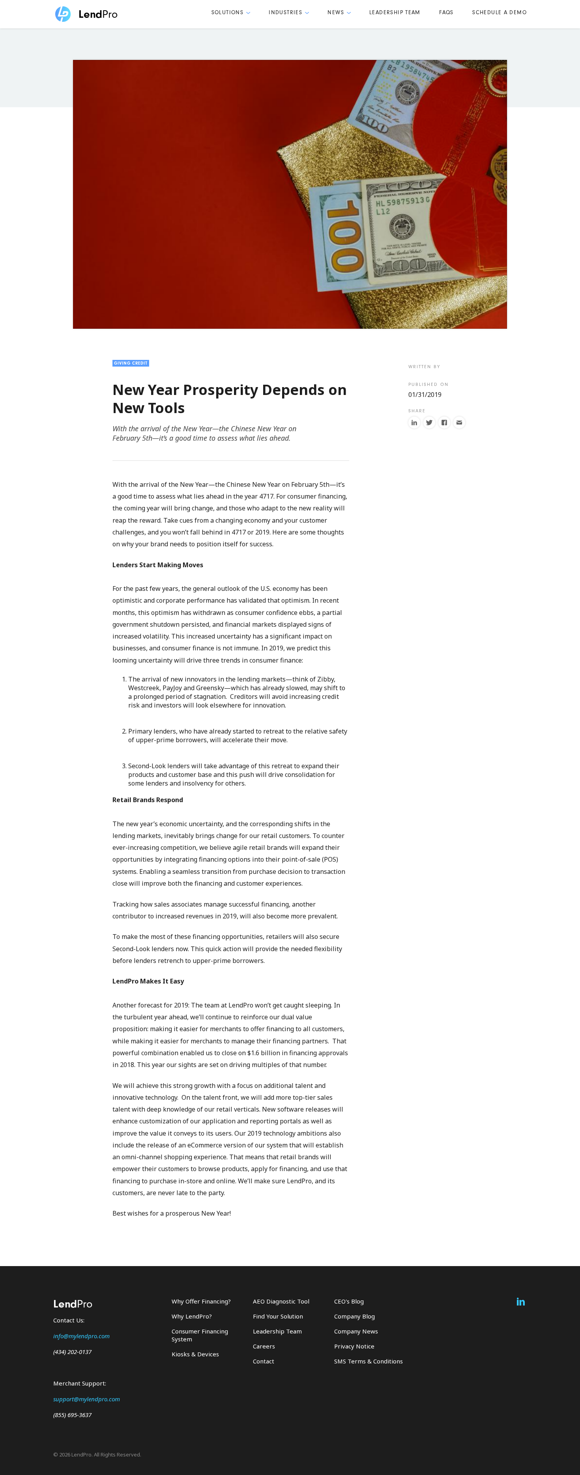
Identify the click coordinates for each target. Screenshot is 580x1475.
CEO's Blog (349, 1301)
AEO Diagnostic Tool (281, 1301)
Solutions (227, 12)
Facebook (444, 422)
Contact (263, 1361)
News (335, 12)
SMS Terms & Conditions (368, 1361)
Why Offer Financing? (201, 1301)
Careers (264, 1346)
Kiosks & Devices (195, 1354)
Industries (285, 12)
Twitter (429, 422)
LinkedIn (414, 422)
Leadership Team (395, 12)
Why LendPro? (192, 1316)
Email (459, 422)
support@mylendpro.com (86, 1399)
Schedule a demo (499, 12)
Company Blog (354, 1316)
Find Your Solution (278, 1316)
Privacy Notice (354, 1346)
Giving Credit (131, 363)
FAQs (446, 12)
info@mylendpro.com (81, 1336)
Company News (356, 1331)
